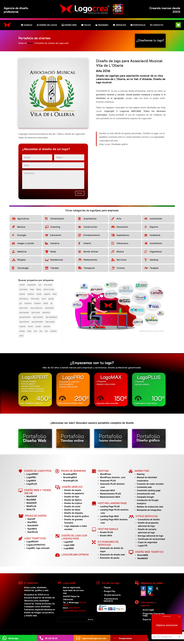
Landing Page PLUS (110, 506)
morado (38, 326)
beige (32, 289)
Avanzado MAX (107, 490)
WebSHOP (31, 503)
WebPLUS (31, 506)
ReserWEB (142, 555)
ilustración (28, 303)
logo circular (23, 308)
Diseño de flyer (71, 497)
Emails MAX (106, 535)
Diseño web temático (149, 551)
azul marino (23, 289)
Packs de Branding (73, 470)
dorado (39, 294)
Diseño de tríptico (73, 503)
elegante (47, 294)
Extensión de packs (109, 558)
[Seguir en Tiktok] (150, 593)
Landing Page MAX (109, 516)
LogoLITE (142, 545)
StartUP (31, 519)
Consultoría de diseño (149, 519)
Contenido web (144, 487)
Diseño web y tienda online (37, 491)
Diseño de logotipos (37, 470)
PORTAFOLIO (139, 25)
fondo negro (35, 299)
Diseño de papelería (74, 493)
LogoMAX (31, 480)
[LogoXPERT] (35, 389)
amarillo (22, 285)
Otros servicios (147, 516)
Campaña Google (145, 497)
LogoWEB (69, 548)
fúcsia (44, 299)
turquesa (53, 331)
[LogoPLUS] (149, 389)
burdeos (22, 294)
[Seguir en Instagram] (143, 593)
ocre (35, 331)
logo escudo (35, 312)
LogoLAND (69, 545)
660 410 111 (74, 607)
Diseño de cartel (72, 506)
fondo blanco (23, 299)
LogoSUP (68, 542)
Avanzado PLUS (108, 480)
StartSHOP (32, 525)
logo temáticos (35, 538)
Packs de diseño (36, 515)
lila (51, 303)
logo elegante (24, 312)
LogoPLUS (31, 484)
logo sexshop (50, 322)
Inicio (30, 43)
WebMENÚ (142, 558)
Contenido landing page (148, 490)
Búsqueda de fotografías (149, 510)
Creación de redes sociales (150, 484)
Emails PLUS (106, 532)
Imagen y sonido (25, 243)
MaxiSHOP (31, 496)
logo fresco (46, 312)
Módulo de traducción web (150, 507)
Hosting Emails (108, 529)
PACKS (87, 25)
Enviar (79, 193)
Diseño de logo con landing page (74, 537)
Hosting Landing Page (112, 503)
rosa (46, 331)
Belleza (21, 226)
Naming (140, 474)
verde (21, 336)
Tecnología (23, 267)
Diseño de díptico (73, 500)
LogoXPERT (32, 474)
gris (20, 303)
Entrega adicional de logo (150, 536)
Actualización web (146, 494)
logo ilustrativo (38, 317)
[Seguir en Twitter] (157, 588)
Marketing (142, 470)
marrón (30, 326)
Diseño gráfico (72, 486)
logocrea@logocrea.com (74, 610)
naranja (22, 331)
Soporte (147, 619)
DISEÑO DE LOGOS (48, 25)
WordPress (105, 474)
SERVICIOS (121, 25)
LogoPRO (31, 477)
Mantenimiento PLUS (110, 494)
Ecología (21, 235)
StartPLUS (32, 532)
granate (51, 299)
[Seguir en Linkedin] (150, 588)
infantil (45, 303)
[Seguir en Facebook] (143, 588)
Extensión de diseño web (112, 554)
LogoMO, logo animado (38, 548)
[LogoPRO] (73, 389)
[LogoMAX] (111, 389)
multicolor (46, 326)
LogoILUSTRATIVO (35, 545)
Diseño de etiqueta (73, 513)
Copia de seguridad (147, 542)
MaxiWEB (31, 500)
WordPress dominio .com (112, 477)
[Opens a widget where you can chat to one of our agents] (167, 626)
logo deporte (49, 308)
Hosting (103, 470)
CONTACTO (158, 25)
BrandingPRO (70, 474)
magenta (22, 326)
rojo (41, 331)
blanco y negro (49, 289)
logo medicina (24, 322)
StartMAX (32, 529)
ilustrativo (37, 303)
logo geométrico (24, 317)
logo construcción (36, 308)
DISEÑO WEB (70, 25)
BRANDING (103, 25)
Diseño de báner (72, 510)
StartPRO (32, 522)
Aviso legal (148, 609)
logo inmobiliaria (51, 317)
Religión (21, 259)
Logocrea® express (75, 554)
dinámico (31, 294)
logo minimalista (37, 322)
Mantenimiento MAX (110, 497)
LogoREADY (32, 541)
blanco (39, 289)
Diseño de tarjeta (72, 490)
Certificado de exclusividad (151, 539)
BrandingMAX (70, 477)
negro (29, 331)
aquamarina (32, 285)
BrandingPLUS (70, 480)
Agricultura (23, 218)
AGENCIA (28, 25)
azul (39, 285)
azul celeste (48, 285)
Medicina (22, 251)
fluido (54, 294)
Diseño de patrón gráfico (76, 516)
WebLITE (30, 509)
